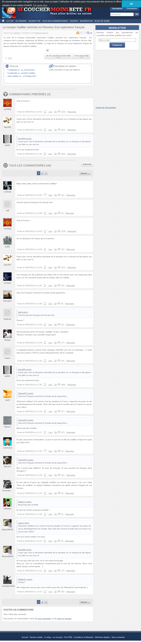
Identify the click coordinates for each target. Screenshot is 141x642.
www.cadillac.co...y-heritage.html (22, 76)
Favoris (74, 21)
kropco (7, 358)
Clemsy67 (7, 301)
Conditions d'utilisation (83, 637)
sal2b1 (7, 145)
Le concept (57, 637)
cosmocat (7, 448)
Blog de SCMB (102, 21)
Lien (50, 112)
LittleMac (7, 508)
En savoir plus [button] (40, 5)
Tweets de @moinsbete (105, 107)
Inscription (117, 8)
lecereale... (7, 490)
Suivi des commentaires (55, 21)
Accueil (25, 637)
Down (59, 111)
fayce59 (7, 127)
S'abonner (87, 164)
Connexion (132, 8)
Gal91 (7, 247)
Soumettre (34, 21)
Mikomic (7, 466)
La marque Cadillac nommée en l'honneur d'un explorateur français (44, 27)
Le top (10, 21)
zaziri (7, 400)
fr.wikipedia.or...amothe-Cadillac (21, 73)
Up (55, 111)
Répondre (72, 112)
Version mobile (36, 637)
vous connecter (44, 618)
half (7, 210)
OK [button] (131, 4)
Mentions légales (102, 637)
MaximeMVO (7, 529)
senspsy (7, 283)
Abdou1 (7, 427)
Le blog (47, 637)
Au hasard (20, 21)
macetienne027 (8, 586)
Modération (86, 21)
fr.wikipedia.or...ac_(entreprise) (21, 70)
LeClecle (7, 192)
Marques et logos (41, 33)
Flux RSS (68, 637)
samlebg (7, 109)
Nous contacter (118, 637)
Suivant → (85, 173)
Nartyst (7, 340)
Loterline (16, 33)
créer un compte (64, 618)
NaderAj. (7, 319)
